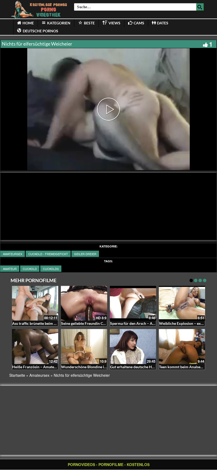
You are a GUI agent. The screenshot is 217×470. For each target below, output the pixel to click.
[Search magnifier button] (200, 7)
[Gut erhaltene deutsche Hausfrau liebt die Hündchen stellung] (133, 346)
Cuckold (30, 269)
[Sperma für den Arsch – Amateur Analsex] (133, 303)
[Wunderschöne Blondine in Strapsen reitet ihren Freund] (84, 346)
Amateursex (12, 254)
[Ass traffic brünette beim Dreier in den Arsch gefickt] (35, 303)
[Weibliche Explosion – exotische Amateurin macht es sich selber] (182, 302)
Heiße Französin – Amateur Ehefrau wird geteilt (51, 367)
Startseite (17, 375)
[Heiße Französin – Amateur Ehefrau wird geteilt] (35, 346)
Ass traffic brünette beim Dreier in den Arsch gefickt (55, 323)
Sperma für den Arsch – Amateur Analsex (144, 323)
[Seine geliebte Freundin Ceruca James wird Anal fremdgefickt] (84, 303)
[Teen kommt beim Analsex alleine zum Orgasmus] (182, 346)
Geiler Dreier (85, 254)
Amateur (10, 269)
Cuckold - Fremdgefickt (48, 254)
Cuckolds (51, 269)
